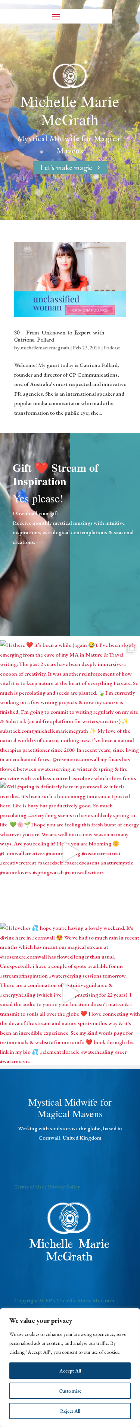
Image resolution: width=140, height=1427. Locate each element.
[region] (70, 1367)
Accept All (70, 1370)
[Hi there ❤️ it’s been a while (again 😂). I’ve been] (70, 710)
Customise (70, 1390)
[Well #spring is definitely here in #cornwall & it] (70, 852)
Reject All (70, 1411)
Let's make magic (66, 167)
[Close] (132, 1314)
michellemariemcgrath (45, 347)
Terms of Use (29, 1186)
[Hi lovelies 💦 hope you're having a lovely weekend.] (70, 993)
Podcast (112, 347)
